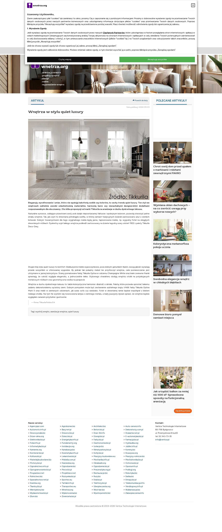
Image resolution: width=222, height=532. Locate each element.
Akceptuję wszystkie (157, 59)
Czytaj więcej (65, 59)
